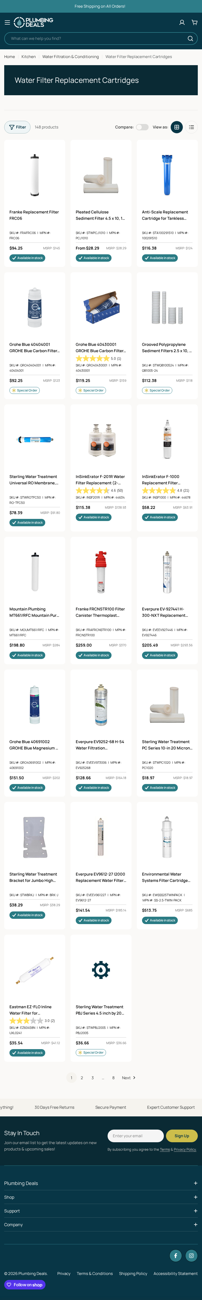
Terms (165, 1149)
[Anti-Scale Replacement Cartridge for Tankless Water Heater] (167, 175)
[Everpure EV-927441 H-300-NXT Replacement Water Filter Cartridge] (167, 572)
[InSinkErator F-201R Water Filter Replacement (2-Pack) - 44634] (101, 440)
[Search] (190, 38)
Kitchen (29, 56)
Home (9, 56)
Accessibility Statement (176, 1273)
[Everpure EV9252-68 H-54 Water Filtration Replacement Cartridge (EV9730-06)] (101, 705)
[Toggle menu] (7, 22)
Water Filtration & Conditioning (70, 56)
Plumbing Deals (32, 1273)
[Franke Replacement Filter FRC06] (35, 175)
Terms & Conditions (95, 1273)
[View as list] (191, 127)
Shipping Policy (133, 1273)
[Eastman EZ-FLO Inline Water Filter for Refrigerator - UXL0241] (35, 970)
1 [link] (71, 1078)
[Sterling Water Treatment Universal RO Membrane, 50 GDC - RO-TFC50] (35, 440)
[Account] (182, 22)
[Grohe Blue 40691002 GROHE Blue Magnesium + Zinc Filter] (35, 705)
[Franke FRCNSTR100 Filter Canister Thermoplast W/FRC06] (101, 572)
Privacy (63, 1273)
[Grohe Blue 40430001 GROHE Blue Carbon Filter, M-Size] (101, 307)
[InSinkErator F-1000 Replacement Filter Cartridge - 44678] (167, 440)
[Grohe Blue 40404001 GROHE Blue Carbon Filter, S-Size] (35, 307)
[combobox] (101, 38)
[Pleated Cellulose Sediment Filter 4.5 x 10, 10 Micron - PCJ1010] (101, 175)
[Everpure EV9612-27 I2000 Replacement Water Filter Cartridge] (101, 837)
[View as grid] (176, 127)
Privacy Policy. (185, 1149)
